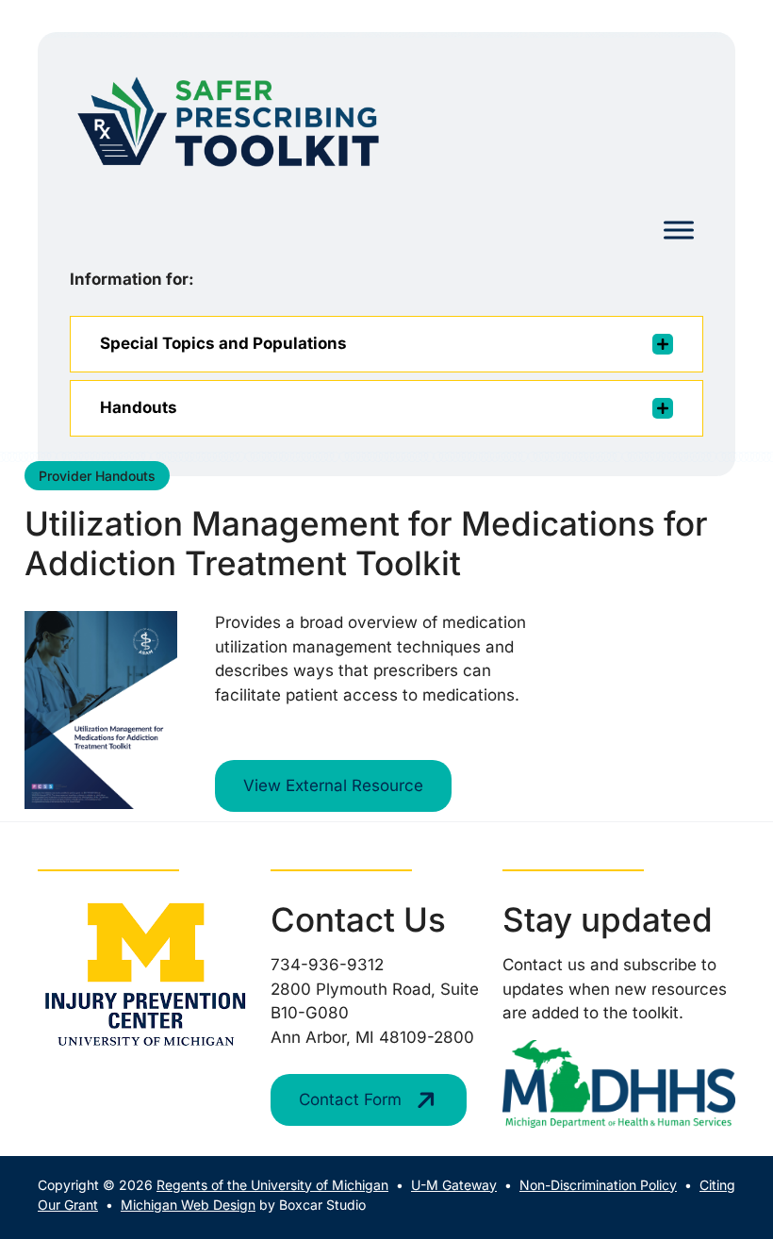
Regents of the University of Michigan (272, 1185)
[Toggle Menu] (679, 231)
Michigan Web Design (188, 1205)
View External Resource (333, 785)
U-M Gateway (454, 1185)
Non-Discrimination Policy (598, 1185)
